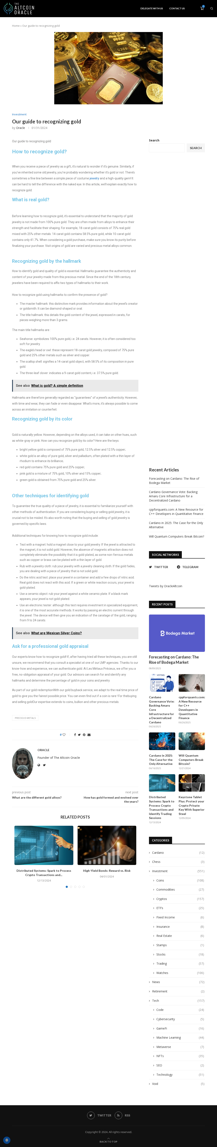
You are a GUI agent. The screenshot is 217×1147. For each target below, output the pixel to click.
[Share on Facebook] (75, 735)
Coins (180, 880)
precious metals (25, 717)
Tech (178, 1001)
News (178, 982)
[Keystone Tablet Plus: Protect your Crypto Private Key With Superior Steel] (192, 783)
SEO (180, 1065)
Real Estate (180, 936)
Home (16, 26)
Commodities (180, 889)
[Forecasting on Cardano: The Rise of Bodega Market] (177, 633)
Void (178, 1084)
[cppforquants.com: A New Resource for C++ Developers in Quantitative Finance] (192, 683)
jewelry (94, 178)
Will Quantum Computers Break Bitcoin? (176, 536)
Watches (180, 973)
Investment (19, 114)
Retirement (178, 991)
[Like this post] (67, 735)
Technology (180, 1075)
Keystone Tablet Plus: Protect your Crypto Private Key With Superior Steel (191, 805)
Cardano (178, 853)
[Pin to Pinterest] (84, 735)
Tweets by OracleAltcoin (165, 586)
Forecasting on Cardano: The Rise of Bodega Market (174, 660)
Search (154, 140)
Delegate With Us (151, 8)
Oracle (20, 128)
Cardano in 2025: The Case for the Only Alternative (161, 760)
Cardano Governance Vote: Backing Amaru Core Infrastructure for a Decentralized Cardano (173, 496)
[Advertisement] (177, 309)
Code (180, 1010)
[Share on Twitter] (79, 735)
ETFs (180, 908)
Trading (180, 963)
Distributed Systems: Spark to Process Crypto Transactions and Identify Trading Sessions (161, 807)
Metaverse (180, 1047)
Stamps (180, 945)
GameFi (180, 1028)
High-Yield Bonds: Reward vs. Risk (107, 870)
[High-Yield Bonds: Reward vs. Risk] (107, 845)
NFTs (180, 1056)
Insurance (180, 927)
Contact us (177, 8)
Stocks (180, 954)
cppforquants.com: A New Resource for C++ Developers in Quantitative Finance (176, 511)
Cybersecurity (180, 1019)
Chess (178, 862)
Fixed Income (180, 917)
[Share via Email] (89, 735)
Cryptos (180, 899)
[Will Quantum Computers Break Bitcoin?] (192, 741)
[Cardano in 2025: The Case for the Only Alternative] (162, 741)
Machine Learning (180, 1037)
